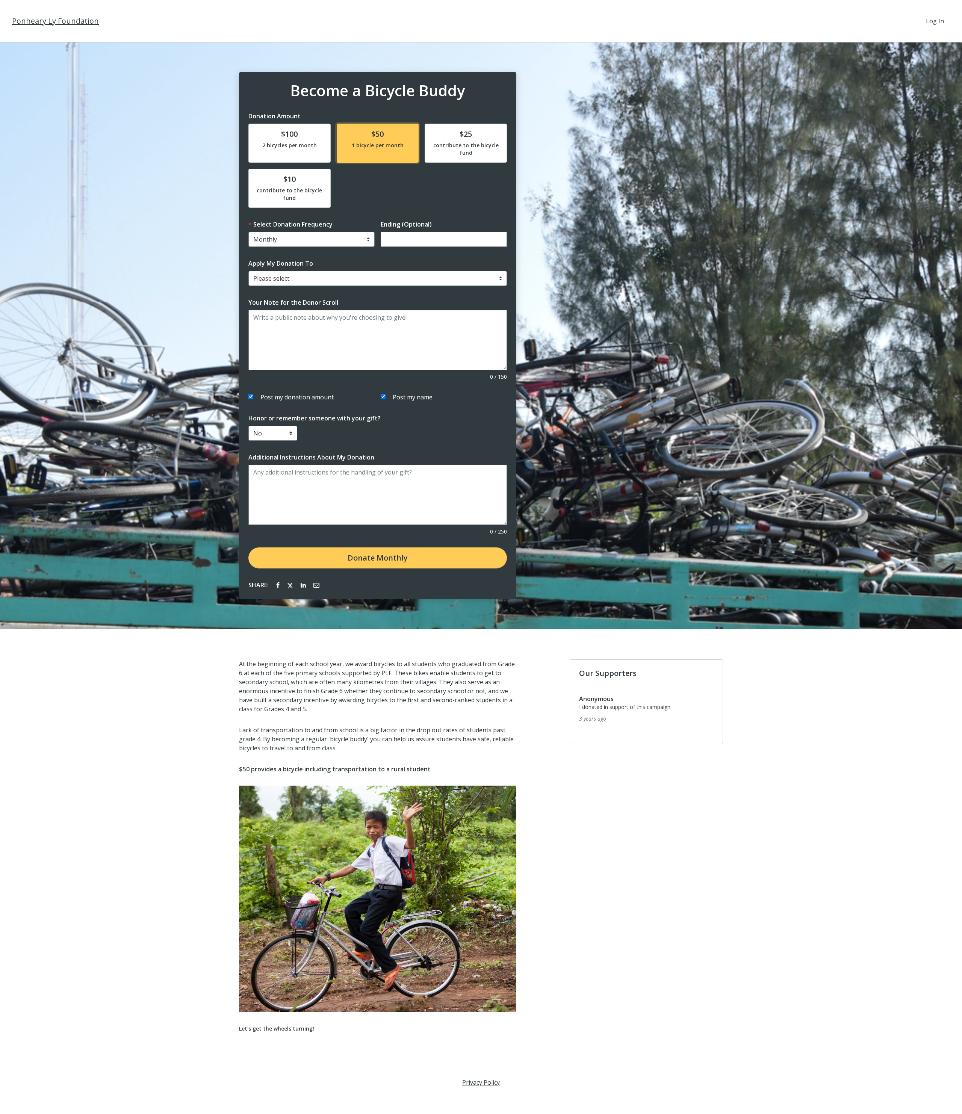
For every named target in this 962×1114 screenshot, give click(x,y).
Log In (935, 21)
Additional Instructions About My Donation (311, 457)
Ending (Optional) (406, 224)
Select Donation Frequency (293, 224)
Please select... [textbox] (273, 278)
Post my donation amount (297, 397)
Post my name (413, 397)
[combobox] (377, 278)
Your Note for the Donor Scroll (293, 302)
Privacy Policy (481, 1082)
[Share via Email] (316, 585)
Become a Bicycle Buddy (377, 91)
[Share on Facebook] (278, 585)
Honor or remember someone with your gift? (314, 418)
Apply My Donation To (280, 263)
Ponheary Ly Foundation (55, 21)
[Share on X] (291, 585)
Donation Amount (274, 116)
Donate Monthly (378, 558)
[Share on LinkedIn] (304, 585)
